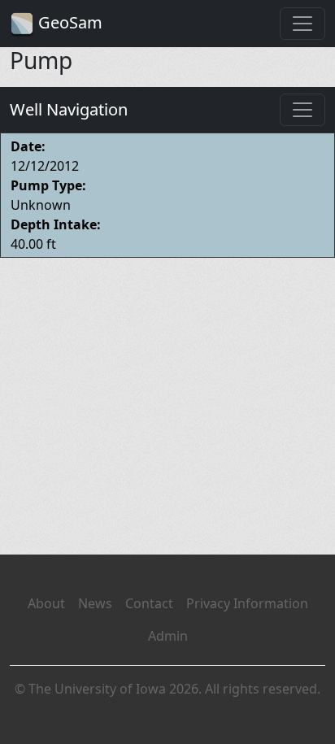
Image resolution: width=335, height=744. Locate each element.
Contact (149, 603)
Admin (168, 636)
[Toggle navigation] (302, 23)
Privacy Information (247, 603)
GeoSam (68, 22)
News (95, 603)
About (46, 603)
